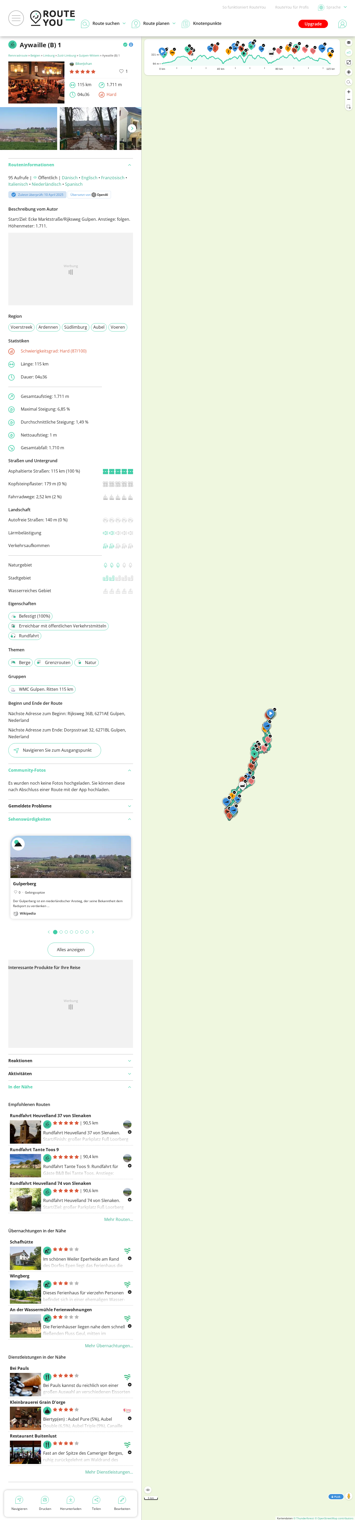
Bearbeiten (122, 1509)
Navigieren (19, 1509)
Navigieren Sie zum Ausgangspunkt (57, 750)
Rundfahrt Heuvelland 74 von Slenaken (50, 1183)
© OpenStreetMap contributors (334, 1518)
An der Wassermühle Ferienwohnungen (51, 1309)
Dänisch (70, 178)
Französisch (112, 178)
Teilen (96, 1509)
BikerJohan (83, 63)
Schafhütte (21, 1242)
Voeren (118, 327)
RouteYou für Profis (292, 7)
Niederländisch (46, 184)
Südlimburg (75, 327)
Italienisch (18, 184)
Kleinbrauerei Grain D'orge (37, 1402)
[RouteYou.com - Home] (52, 18)
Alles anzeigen (71, 949)
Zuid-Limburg (66, 55)
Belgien (35, 55)
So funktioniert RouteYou (244, 7)
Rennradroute (18, 55)
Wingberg (19, 1276)
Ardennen (48, 327)
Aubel (98, 327)
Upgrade (313, 24)
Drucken (45, 1509)
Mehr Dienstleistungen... (109, 1472)
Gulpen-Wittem (89, 55)
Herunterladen (70, 1509)
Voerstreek (21, 327)
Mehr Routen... (118, 1219)
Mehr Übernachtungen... (109, 1346)
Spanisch (74, 184)
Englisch (89, 178)
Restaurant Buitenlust (33, 1436)
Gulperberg (24, 884)
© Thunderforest (303, 1518)
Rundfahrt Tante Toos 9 (34, 1149)
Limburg (49, 55)
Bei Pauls (19, 1368)
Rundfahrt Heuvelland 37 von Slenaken (50, 1115)
